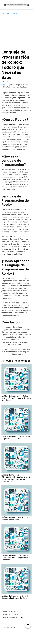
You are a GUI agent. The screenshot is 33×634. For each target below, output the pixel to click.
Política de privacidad (10, 614)
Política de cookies (9, 611)
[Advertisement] (16, 32)
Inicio (3, 85)
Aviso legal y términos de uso (13, 617)
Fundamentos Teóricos (9, 13)
